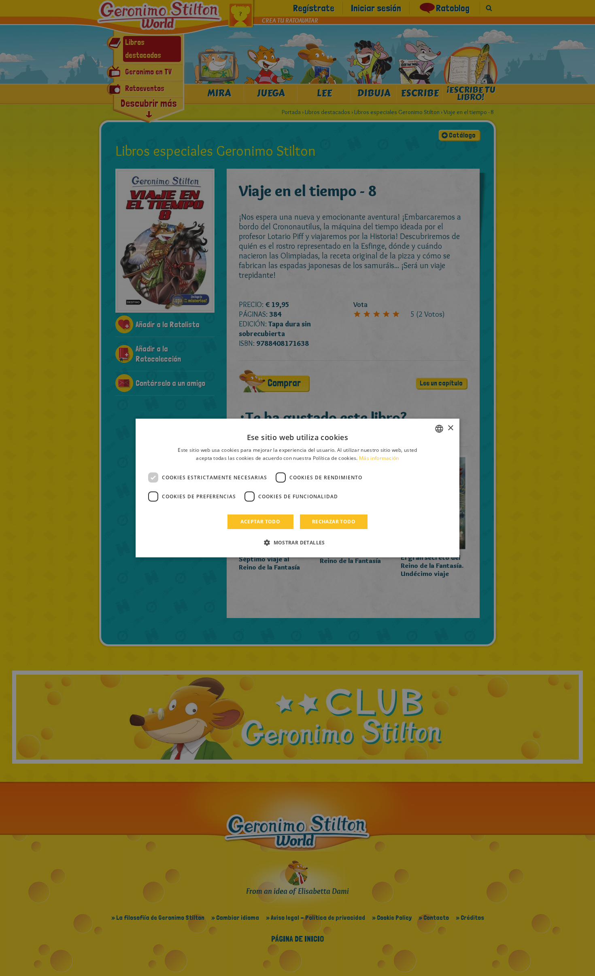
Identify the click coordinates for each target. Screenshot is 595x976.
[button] (297, 542)
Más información (379, 458)
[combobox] (439, 429)
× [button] (450, 428)
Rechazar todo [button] (333, 521)
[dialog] (297, 488)
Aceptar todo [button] (260, 521)
